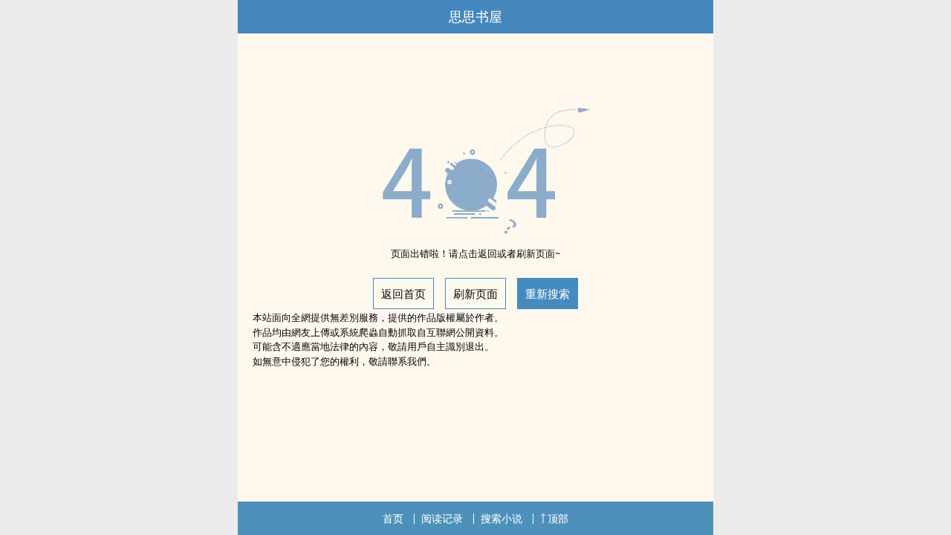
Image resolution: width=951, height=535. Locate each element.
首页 (393, 518)
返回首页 (403, 293)
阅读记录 (442, 518)
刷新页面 (475, 293)
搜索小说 (501, 518)
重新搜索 (547, 293)
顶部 (558, 518)
